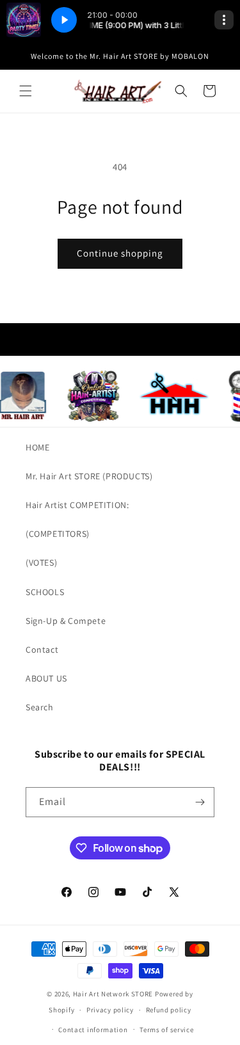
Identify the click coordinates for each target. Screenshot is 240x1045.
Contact (42, 649)
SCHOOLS (45, 592)
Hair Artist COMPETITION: (77, 505)
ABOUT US (46, 678)
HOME (37, 447)
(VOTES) (41, 562)
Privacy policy (110, 1009)
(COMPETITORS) (58, 533)
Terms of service (166, 1029)
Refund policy (168, 1009)
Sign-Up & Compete (66, 620)
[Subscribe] (200, 802)
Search (40, 707)
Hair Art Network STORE (113, 993)
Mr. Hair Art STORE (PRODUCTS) (89, 476)
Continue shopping (120, 253)
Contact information (92, 1029)
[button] (26, 91)
